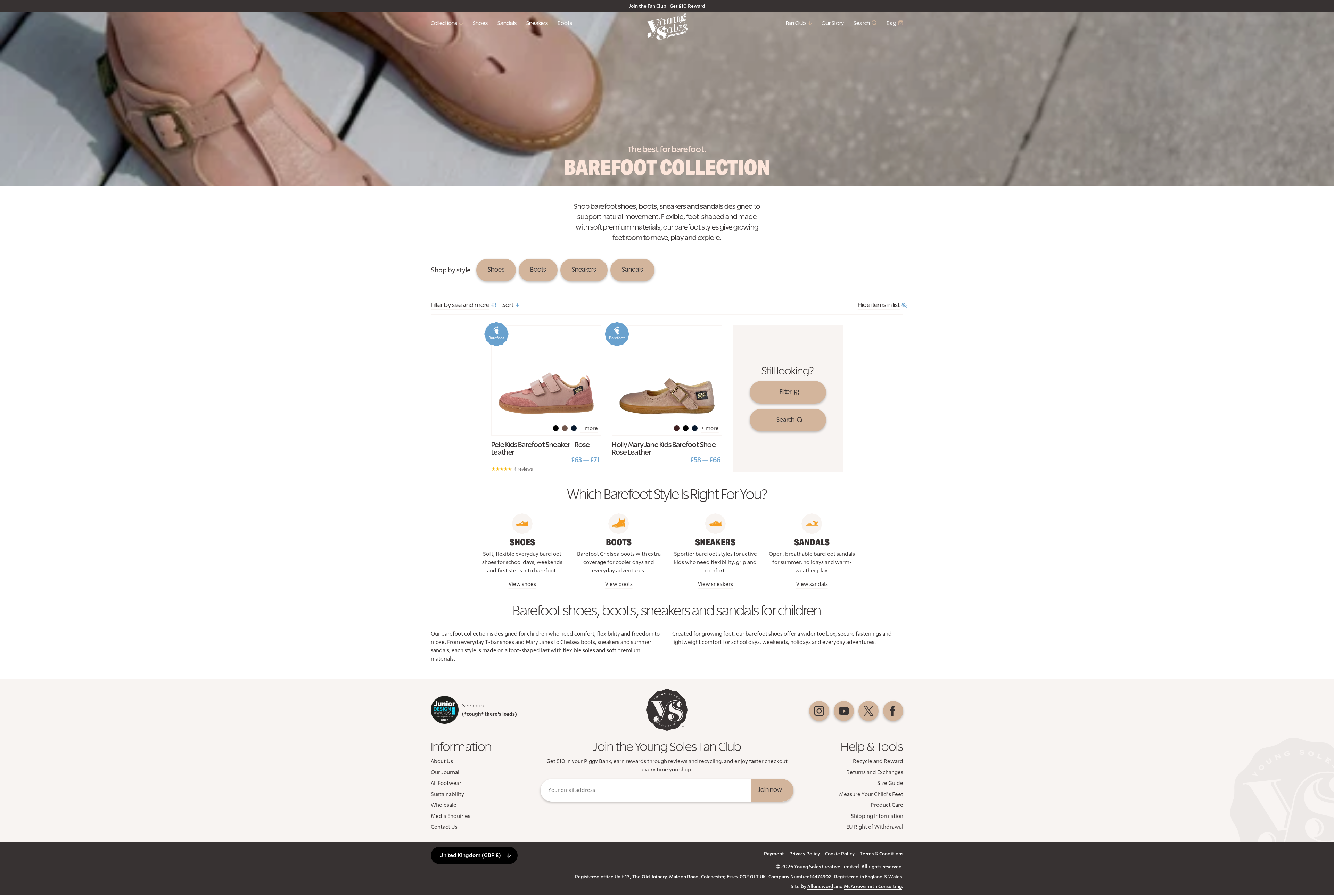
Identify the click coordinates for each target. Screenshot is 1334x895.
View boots (619, 584)
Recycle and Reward (878, 761)
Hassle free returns (632, 6)
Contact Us (444, 827)
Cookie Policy (840, 854)
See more (474, 705)
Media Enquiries (450, 816)
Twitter (868, 711)
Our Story (833, 23)
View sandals (812, 584)
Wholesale (443, 805)
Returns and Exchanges (874, 772)
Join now (770, 790)
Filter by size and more (460, 305)
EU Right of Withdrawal (874, 827)
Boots (565, 23)
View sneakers (715, 584)
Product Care (887, 805)
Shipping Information (877, 816)
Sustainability (447, 794)
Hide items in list (879, 305)
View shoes (522, 584)
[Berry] (677, 428)
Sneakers (537, 23)
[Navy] (574, 428)
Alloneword (820, 886)
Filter (786, 392)
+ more (589, 428)
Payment (774, 854)
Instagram (819, 711)
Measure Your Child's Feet (871, 794)
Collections (444, 23)
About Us (442, 761)
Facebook (893, 711)
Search (862, 23)
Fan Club (796, 23)
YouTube (844, 711)
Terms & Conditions (881, 854)
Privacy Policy (804, 854)
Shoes (480, 23)
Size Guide (890, 783)
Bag (891, 23)
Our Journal (445, 772)
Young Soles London (667, 26)
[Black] (556, 428)
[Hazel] (565, 428)
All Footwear (446, 783)
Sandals (507, 23)
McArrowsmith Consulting (873, 886)
